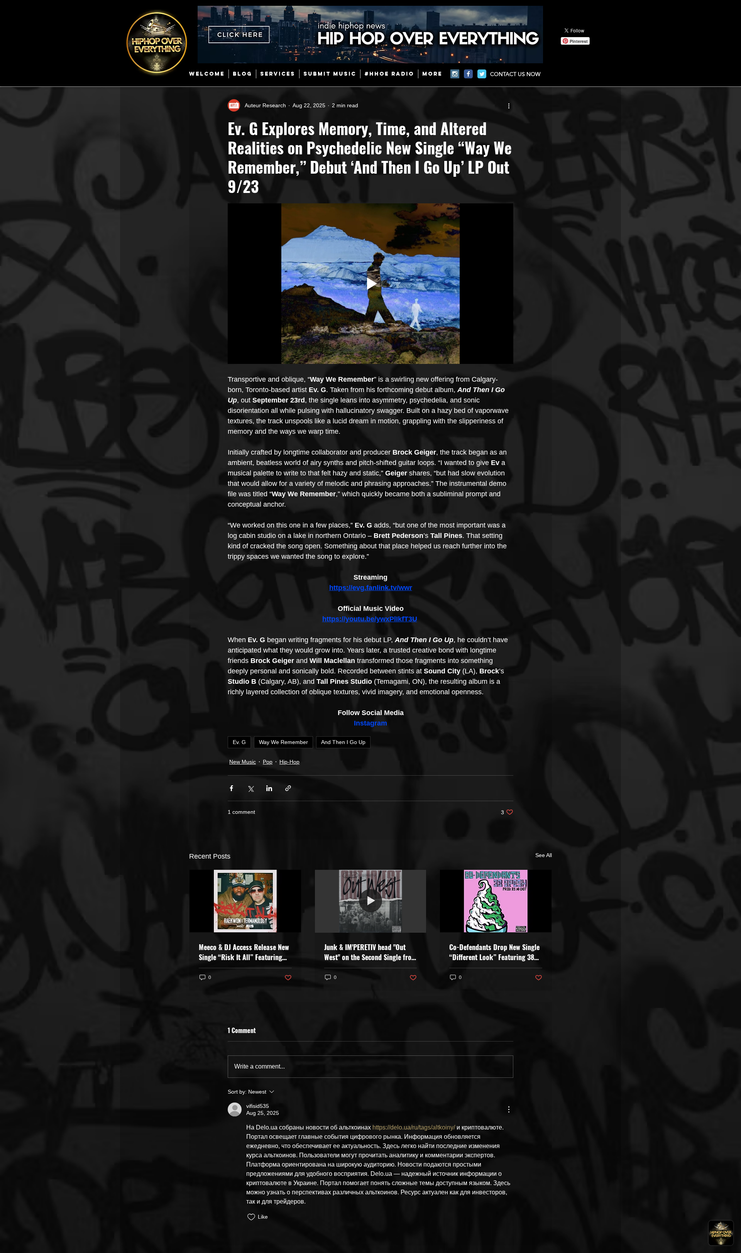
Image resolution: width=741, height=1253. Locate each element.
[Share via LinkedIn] (269, 788)
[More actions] (508, 105)
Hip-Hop (289, 762)
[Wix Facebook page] (468, 73)
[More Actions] (508, 1109)
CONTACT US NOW (515, 74)
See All (543, 855)
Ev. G (239, 742)
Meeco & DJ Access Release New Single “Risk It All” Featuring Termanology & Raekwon (244, 952)
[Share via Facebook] (231, 788)
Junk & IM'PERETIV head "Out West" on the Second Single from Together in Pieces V (370, 952)
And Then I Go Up (343, 742)
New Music (242, 762)
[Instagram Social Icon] (454, 73)
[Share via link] (288, 788)
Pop (267, 762)
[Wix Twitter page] (481, 73)
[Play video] (370, 283)
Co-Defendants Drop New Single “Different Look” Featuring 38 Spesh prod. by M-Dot (494, 952)
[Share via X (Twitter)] (250, 788)
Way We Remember (283, 742)
